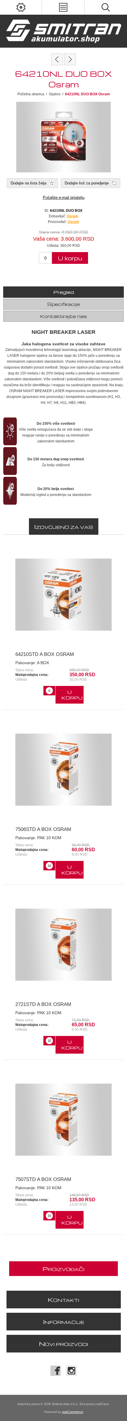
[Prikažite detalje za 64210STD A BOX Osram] (63, 595)
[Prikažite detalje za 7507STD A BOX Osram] (63, 1120)
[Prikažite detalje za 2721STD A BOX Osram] (63, 945)
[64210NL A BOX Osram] (57, 59)
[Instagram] (71, 1370)
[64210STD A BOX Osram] (70, 59)
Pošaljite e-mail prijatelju (63, 197)
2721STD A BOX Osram (43, 1004)
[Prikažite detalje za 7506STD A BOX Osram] (63, 770)
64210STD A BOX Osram (44, 654)
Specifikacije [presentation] (63, 304)
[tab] (63, 292)
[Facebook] (55, 1370)
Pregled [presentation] (63, 292)
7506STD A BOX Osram (43, 829)
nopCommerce (72, 1412)
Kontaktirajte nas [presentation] (63, 316)
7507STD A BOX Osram (43, 1179)
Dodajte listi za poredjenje (87, 183)
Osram (73, 222)
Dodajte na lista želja (28, 183)
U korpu (70, 258)
